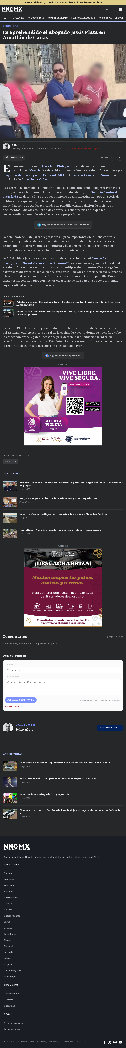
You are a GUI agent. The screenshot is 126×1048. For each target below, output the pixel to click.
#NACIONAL (105, 18)
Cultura (8, 873)
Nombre (9, 664)
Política (8, 909)
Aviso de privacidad (13, 1023)
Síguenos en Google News (65, 355)
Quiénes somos (11, 993)
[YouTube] (120, 1042)
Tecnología (10, 934)
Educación (9, 885)
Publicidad (9, 1006)
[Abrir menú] (121, 10)
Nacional (8, 946)
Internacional (11, 897)
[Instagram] (115, 1042)
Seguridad (11, 26)
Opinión (8, 903)
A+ (120, 157)
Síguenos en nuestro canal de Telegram (65, 224)
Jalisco (7, 958)
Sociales (8, 928)
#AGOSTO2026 (36, 18)
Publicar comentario (20, 700)
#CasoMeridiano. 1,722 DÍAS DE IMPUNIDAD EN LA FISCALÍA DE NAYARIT (63, 2)
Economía (9, 879)
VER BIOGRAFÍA (108, 728)
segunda (10, 461)
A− (112, 157)
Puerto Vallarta (12, 916)
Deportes (8, 964)
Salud (7, 922)
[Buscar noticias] (5, 18)
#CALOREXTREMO (58, 18)
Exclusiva (8, 891)
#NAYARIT (18, 18)
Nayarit (34, 170)
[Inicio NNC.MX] (12, 9)
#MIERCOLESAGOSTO (83, 18)
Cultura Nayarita (12, 970)
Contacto (8, 1000)
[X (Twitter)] (110, 1042)
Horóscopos (10, 976)
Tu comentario (12, 676)
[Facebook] (104, 1042)
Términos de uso (12, 1029)
